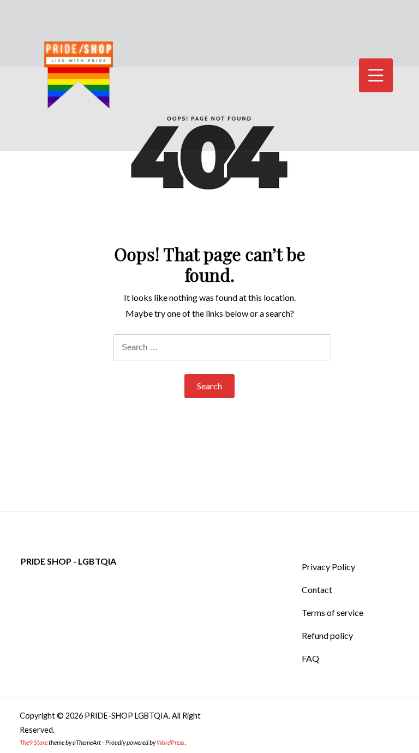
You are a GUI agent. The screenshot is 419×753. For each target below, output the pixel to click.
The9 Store (33, 742)
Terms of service (332, 612)
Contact (317, 589)
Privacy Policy (328, 566)
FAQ (310, 658)
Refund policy (327, 635)
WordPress (170, 742)
